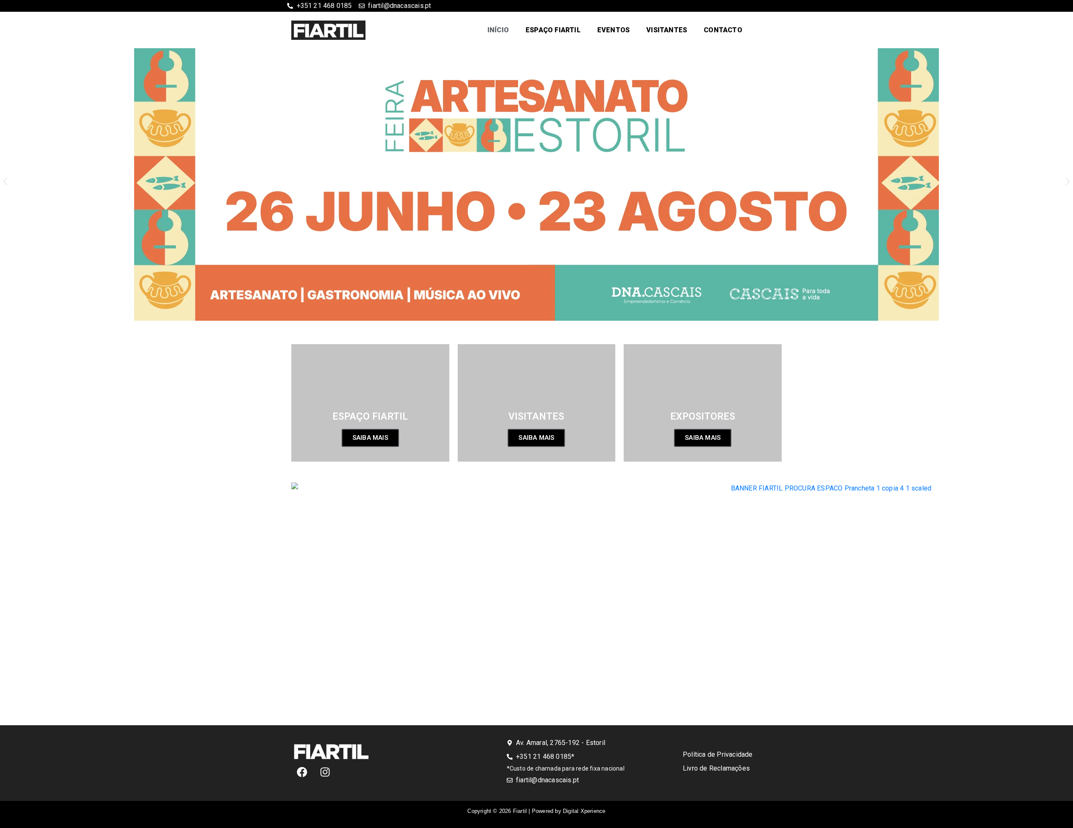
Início (498, 30)
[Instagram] (324, 772)
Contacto (723, 30)
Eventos (613, 30)
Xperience (584, 811)
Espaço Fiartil (553, 30)
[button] (5, 182)
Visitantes (666, 30)
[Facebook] (301, 772)
